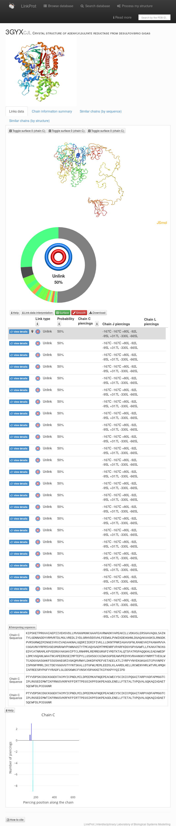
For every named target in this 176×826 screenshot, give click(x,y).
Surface (64, 312)
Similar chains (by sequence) (101, 111)
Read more (123, 17)
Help (15, 312)
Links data (16, 111)
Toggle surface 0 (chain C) (28, 130)
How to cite (16, 819)
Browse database (60, 5)
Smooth (80, 312)
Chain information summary (52, 111)
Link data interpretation (38, 312)
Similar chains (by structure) (29, 120)
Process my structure (137, 5)
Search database (97, 5)
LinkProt (28, 6)
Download (98, 312)
